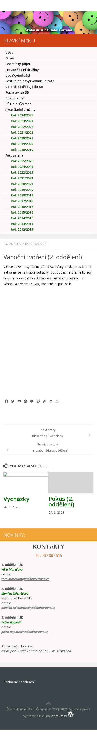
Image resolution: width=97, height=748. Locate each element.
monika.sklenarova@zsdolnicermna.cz (28, 607)
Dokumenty (14, 98)
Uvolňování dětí (17, 75)
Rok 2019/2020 (22, 144)
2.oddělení (12, 244)
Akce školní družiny (20, 109)
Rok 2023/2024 (22, 121)
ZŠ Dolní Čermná (18, 104)
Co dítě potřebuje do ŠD (24, 87)
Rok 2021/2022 (22, 132)
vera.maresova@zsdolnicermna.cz (25, 579)
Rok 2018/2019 (22, 150)
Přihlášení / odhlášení (19, 682)
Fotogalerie (14, 155)
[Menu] (91, 5)
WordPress (59, 716)
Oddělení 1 (25, 167)
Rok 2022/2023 (22, 127)
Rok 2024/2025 (22, 115)
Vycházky (16, 499)
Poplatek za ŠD (17, 92)
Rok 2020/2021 (36, 244)
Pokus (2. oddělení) (61, 501)
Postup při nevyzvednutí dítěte (29, 81)
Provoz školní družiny (22, 70)
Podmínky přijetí (18, 64)
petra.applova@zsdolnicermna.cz (24, 631)
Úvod (9, 52)
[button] (9, 305)
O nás (9, 58)
